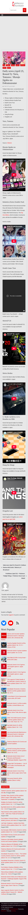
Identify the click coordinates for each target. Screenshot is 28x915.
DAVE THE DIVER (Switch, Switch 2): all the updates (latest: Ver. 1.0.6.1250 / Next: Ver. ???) (16, 719)
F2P (3, 65)
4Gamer (9, 143)
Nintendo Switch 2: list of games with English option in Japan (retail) (16, 674)
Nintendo (23, 65)
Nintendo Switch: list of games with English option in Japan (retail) (16, 666)
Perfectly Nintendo (13, 909)
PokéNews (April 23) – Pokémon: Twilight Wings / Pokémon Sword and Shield (14, 576)
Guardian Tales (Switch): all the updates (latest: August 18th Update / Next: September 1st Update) (12, 797)
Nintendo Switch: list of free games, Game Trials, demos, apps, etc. (16, 712)
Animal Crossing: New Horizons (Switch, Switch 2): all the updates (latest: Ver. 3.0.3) (16, 750)
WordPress (3, 910)
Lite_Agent (13, 86)
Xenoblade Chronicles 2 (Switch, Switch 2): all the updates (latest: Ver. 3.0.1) (16, 691)
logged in (11, 615)
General (8, 65)
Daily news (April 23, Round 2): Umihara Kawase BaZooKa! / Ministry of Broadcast (14, 567)
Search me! (24, 10)
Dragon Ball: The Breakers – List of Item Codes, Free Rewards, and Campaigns (17, 765)
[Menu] (2, 15)
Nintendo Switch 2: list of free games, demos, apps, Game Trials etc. (16, 773)
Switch (4, 67)
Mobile (17, 65)
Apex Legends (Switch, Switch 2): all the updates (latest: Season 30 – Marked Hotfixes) (12, 892)
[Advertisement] (14, 31)
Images (13, 65)
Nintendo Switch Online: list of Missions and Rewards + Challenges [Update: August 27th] (16, 758)
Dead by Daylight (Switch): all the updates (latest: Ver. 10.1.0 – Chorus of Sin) (16, 645)
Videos (9, 67)
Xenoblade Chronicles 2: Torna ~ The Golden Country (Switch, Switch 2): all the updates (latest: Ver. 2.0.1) (13, 855)
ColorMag (13, 910)
